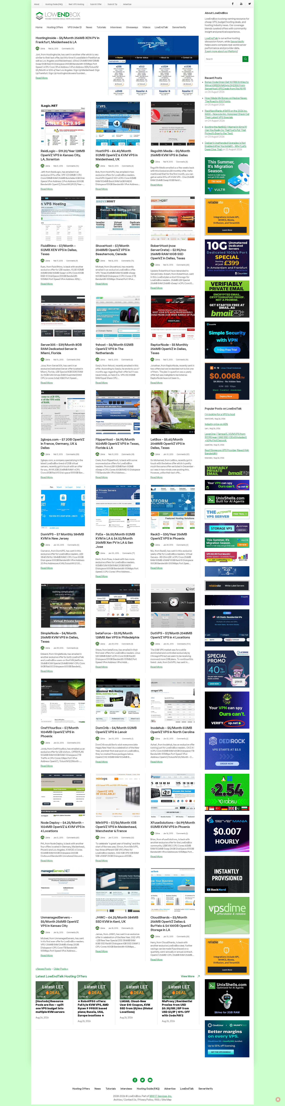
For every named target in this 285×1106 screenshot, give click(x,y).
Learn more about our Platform (221, 51)
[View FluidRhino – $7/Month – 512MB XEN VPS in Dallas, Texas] (63, 239)
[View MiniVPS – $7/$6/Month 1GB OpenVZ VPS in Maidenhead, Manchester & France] (118, 816)
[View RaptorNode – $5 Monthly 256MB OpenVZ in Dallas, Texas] (173, 338)
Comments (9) (72, 261)
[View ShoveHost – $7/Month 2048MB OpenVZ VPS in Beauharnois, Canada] (118, 239)
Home (39, 27)
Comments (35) (128, 454)
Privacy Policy (145, 1099)
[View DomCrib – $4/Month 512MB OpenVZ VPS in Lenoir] (118, 721)
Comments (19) (73, 932)
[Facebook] (233, 4)
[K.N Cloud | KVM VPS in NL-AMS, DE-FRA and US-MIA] (227, 398)
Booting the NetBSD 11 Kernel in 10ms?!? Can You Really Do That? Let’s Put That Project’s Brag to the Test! (226, 130)
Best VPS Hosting (76, 4)
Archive (118, 1099)
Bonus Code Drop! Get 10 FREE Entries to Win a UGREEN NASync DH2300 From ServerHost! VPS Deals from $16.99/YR (227, 85)
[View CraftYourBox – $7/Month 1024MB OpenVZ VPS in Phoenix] (63, 721)
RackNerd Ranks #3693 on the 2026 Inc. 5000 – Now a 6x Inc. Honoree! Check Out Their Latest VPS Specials (227, 114)
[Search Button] (245, 59)
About (36, 4)
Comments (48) (183, 265)
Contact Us (130, 1099)
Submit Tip (112, 4)
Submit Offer (96, 4)
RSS (157, 1099)
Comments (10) (68, 48)
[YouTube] (241, 4)
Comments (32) (127, 837)
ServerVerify (179, 27)
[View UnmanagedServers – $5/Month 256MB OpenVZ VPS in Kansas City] (63, 911)
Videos (146, 27)
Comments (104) (73, 360)
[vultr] (227, 193)
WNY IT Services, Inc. (160, 1096)
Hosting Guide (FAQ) (54, 4)
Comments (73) (127, 261)
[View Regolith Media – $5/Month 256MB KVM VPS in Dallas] (173, 144)
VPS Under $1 (75, 27)
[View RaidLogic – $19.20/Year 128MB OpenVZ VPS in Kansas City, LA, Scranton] (63, 144)
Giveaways (132, 27)
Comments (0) (182, 545)
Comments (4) (128, 166)
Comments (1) (127, 739)
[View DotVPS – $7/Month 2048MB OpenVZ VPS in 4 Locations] (173, 626)
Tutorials (101, 27)
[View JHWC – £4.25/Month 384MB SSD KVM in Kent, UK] (118, 911)
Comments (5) (127, 644)
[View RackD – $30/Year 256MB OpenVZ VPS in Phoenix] (173, 527)
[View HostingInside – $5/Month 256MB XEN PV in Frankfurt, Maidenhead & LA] (153, 94)
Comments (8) (182, 162)
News (89, 27)
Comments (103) (184, 644)
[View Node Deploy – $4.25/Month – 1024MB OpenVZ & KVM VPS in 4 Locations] (63, 816)
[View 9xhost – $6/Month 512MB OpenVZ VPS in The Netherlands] (118, 338)
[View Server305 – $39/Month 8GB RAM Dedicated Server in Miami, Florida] (63, 338)
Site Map (166, 1099)
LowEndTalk (161, 27)
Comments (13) (72, 166)
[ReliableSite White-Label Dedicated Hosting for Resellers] (227, 234)
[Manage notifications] (278, 1099)
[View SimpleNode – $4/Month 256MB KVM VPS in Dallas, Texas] (63, 626)
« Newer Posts (43, 968)
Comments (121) (183, 454)
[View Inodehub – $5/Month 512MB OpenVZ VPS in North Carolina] (173, 721)
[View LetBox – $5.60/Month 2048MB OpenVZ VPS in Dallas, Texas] (173, 433)
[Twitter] (249, 4)
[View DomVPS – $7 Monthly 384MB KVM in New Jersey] (63, 527)
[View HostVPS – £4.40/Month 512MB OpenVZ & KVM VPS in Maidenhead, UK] (118, 144)
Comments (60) (73, 837)
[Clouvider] (227, 275)
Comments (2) (182, 739)
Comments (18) (182, 360)
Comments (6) (127, 360)
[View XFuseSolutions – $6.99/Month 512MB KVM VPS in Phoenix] (173, 816)
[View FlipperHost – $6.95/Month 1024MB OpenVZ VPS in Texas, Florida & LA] (118, 433)
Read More (42, 77)
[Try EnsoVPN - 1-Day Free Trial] (227, 357)
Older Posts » (61, 968)
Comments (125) (72, 454)
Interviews (116, 27)
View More (187, 976)
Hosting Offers (55, 27)
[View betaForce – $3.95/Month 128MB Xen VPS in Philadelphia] (118, 626)
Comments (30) (73, 743)
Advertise (127, 4)
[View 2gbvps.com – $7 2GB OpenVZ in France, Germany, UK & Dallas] (63, 433)
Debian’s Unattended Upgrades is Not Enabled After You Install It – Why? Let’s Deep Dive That (225, 146)
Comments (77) (128, 553)
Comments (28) (183, 936)
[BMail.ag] (227, 316)
